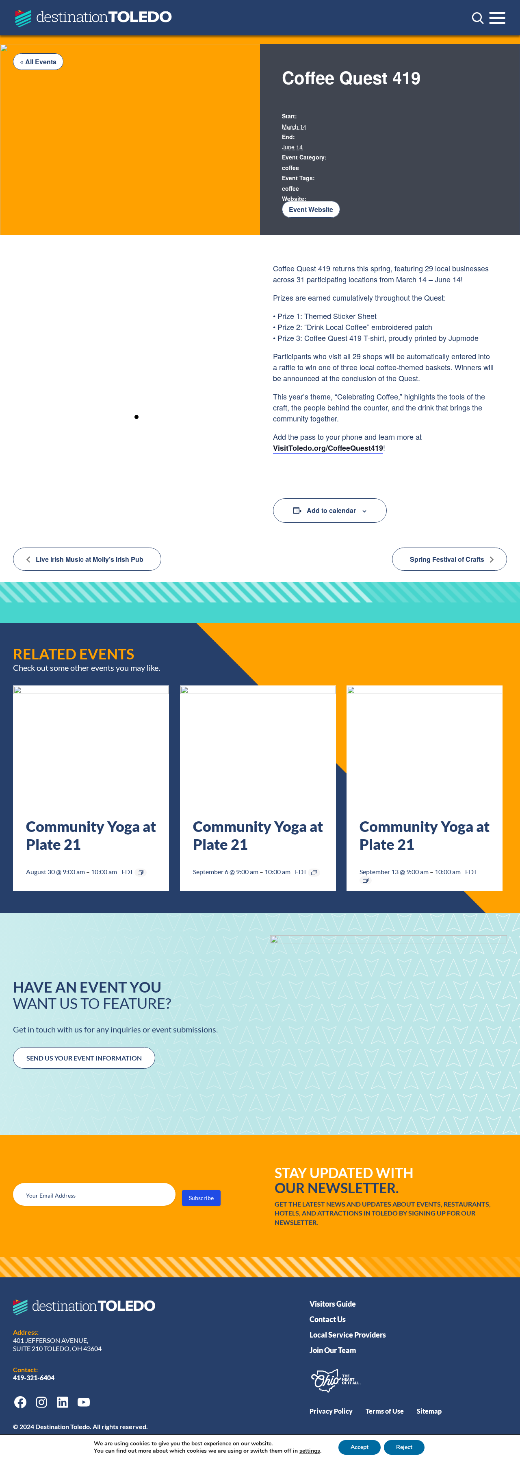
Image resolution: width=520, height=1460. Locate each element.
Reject (404, 1447)
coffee (290, 168)
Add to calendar (331, 510)
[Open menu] (497, 18)
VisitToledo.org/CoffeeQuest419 (328, 448)
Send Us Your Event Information (84, 1058)
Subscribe (201, 1197)
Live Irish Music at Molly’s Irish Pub (88, 559)
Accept (359, 1447)
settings (309, 1451)
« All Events (38, 61)
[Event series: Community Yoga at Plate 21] (140, 872)
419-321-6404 (34, 1377)
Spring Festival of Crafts (448, 559)
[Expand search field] (478, 18)
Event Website (311, 209)
